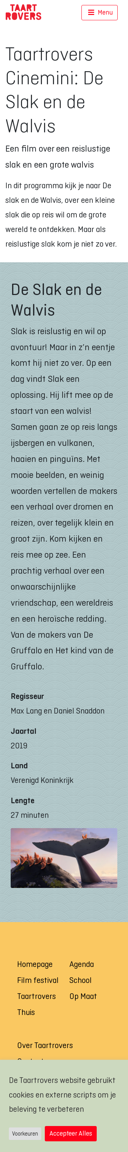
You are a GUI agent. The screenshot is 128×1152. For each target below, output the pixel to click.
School (80, 980)
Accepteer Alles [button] (70, 1133)
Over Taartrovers (45, 1045)
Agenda (81, 964)
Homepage (35, 964)
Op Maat (83, 996)
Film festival (38, 980)
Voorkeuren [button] (25, 1133)
